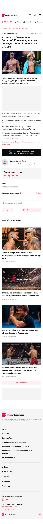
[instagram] (3, 499)
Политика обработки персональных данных (17, 452)
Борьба (29, 22)
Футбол (7, 476)
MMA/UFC (8, 22)
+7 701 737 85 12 (8, 509)
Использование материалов (14, 442)
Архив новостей (8, 457)
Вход (39, 193)
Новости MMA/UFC (10, 33)
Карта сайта (7, 438)
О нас (4, 429)
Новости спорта (6, 28)
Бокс (19, 22)
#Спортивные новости (10, 187)
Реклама (5, 434)
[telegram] (7, 499)
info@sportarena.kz (9, 507)
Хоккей (7, 481)
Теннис (40, 22)
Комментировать (33, 210)
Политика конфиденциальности (16, 446)
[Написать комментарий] (21, 203)
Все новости (16, 28)
